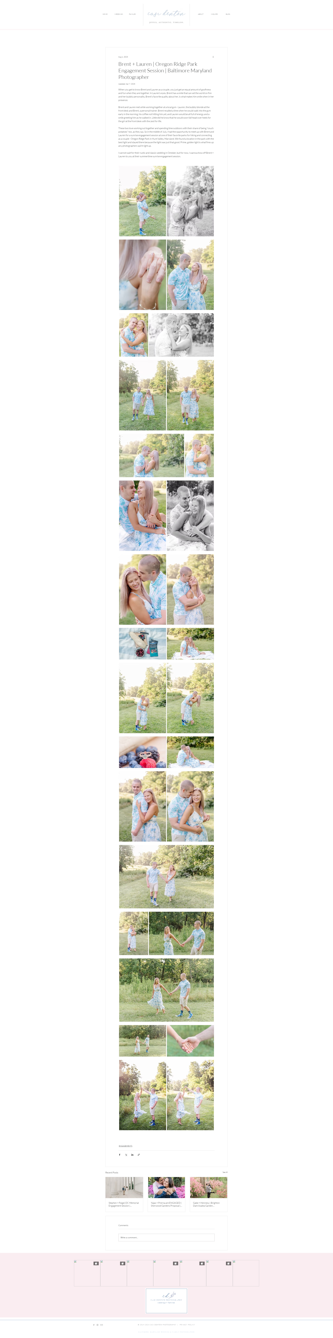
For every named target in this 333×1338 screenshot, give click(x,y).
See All (225, 1172)
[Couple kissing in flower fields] (209, 1187)
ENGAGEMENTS (125, 1146)
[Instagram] (97, 1325)
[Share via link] (138, 1154)
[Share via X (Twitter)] (126, 1154)
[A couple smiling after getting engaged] (166, 1187)
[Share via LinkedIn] (132, 1154)
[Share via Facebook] (119, 1154)
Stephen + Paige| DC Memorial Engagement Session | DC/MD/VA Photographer (124, 1204)
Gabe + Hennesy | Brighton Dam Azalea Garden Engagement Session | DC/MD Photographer (208, 1204)
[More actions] (213, 56)
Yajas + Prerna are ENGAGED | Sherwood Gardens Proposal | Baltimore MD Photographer (166, 1204)
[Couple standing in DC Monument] (124, 1187)
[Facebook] (94, 1325)
